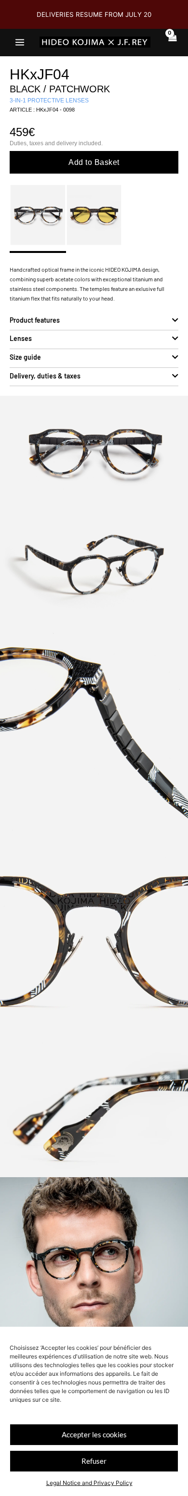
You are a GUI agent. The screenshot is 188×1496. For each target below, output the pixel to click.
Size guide (25, 357)
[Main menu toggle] (20, 42)
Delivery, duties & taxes (45, 376)
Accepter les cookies (94, 1434)
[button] (94, 321)
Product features (35, 320)
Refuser (94, 1461)
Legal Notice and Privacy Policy (89, 1482)
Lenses (21, 338)
